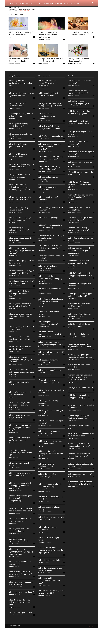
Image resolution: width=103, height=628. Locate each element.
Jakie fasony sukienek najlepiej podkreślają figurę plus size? (20, 359)
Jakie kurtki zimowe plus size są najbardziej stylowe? (80, 112)
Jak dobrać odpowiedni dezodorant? (48, 188)
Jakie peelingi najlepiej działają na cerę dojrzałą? (79, 122)
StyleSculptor (11, 108)
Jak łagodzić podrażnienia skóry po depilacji (79, 60)
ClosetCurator (12, 179)
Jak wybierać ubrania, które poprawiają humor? (20, 175)
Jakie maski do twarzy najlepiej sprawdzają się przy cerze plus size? (21, 551)
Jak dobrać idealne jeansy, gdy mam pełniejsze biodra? (21, 272)
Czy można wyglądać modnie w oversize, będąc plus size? (81, 483)
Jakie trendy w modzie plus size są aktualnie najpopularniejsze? (20, 498)
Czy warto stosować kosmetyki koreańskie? (18, 540)
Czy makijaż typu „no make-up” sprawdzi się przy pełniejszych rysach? (80, 377)
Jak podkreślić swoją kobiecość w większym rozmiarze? (48, 83)
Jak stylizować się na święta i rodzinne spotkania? (50, 569)
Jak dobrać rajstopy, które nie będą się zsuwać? (21, 416)
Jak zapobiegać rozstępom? (80, 474)
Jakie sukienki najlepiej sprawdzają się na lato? (78, 92)
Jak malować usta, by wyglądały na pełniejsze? (79, 102)
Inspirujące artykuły (90, 626)
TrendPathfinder (12, 138)
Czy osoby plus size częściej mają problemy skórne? (50, 157)
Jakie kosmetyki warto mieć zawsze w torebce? (50, 442)
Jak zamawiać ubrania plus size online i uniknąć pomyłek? (49, 146)
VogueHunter (11, 409)
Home (12, 3)
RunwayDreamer (72, 63)
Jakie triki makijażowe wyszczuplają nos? (48, 475)
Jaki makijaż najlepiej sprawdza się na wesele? (78, 229)
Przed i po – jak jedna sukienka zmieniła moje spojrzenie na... (48, 34)
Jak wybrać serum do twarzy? (81, 387)
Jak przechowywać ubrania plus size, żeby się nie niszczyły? (50, 486)
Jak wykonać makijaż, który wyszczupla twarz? (50, 432)
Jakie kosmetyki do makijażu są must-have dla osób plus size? (80, 184)
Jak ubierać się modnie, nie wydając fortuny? (20, 348)
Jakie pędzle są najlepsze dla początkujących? (80, 465)
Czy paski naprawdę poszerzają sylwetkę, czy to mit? (20, 452)
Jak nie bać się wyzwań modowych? (78, 142)
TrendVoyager (12, 118)
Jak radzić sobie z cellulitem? (50, 560)
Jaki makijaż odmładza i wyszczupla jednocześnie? (79, 345)
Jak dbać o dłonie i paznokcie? (81, 425)
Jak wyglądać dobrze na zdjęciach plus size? (19, 530)
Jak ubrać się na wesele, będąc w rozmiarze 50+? (51, 591)
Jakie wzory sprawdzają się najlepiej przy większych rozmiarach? (20, 485)
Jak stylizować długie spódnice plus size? (18, 145)
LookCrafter (71, 37)
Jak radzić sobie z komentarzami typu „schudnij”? (46, 116)
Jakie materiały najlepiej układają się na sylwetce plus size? (50, 453)
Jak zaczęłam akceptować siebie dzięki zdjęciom (19, 60)
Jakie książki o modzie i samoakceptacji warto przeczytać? (78, 263)
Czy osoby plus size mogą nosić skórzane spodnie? (49, 381)
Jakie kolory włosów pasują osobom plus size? (20, 474)
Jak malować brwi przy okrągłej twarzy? (18, 208)
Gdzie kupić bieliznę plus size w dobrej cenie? (21, 114)
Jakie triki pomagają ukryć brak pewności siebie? (79, 416)
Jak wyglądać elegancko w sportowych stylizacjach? (20, 305)
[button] (92, 3)
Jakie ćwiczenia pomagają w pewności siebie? (21, 583)
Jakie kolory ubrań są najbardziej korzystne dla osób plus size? (21, 250)
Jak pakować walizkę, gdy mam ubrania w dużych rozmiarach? (79, 250)
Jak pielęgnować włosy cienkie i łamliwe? (18, 125)
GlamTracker (11, 148)
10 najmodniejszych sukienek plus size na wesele (50, 60)
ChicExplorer (11, 159)
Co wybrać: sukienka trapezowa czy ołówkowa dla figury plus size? (50, 550)
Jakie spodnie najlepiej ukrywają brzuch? (48, 94)
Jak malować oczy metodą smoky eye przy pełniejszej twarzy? (20, 427)
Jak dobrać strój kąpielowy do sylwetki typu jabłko (21, 33)
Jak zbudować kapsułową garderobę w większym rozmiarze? (19, 404)
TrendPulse (11, 169)
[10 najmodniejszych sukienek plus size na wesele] (51, 50)
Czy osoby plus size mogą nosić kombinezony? (49, 168)
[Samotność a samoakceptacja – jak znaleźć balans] (81, 23)
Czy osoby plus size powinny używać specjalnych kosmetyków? (80, 197)
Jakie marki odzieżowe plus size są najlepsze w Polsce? (20, 509)
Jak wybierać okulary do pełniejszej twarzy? (78, 335)
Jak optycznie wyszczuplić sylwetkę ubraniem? (20, 519)
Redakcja (58, 3)
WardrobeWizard (12, 614)
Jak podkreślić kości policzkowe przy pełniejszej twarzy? (50, 278)
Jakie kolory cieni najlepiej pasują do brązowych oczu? (80, 274)
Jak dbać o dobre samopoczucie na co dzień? (50, 333)
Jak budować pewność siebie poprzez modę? (21, 562)
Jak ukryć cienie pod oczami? (51, 352)
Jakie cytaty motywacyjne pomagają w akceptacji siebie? (51, 343)
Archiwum (20, 3)
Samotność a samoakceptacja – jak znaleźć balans (80, 33)
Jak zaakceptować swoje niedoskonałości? (48, 361)
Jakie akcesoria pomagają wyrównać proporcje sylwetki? (19, 440)
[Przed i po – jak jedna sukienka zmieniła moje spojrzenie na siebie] (51, 23)
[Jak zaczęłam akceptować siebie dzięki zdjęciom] (22, 50)
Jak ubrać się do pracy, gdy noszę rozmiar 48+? (20, 393)
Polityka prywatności (44, 3)
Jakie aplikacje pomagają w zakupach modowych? (80, 294)
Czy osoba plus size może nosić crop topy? (79, 305)
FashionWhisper (12, 242)
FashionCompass (12, 490)
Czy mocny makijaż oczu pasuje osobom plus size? (79, 444)
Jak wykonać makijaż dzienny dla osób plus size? (81, 218)
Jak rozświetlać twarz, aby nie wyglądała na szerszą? (21, 94)
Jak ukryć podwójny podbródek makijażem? (48, 322)
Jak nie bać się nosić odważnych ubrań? (17, 104)
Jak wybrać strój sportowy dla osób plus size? (51, 518)
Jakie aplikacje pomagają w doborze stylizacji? (50, 226)
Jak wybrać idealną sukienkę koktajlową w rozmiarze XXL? (50, 301)
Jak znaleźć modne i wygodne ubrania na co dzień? (21, 165)
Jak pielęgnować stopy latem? (21, 592)
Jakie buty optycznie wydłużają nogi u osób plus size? (20, 83)
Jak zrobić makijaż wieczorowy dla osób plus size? (49, 580)
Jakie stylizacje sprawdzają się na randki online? (51, 236)
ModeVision (11, 232)
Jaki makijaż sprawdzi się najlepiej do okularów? (79, 455)
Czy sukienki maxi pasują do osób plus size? (80, 173)
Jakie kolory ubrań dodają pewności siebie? (79, 325)
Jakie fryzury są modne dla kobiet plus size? (79, 208)
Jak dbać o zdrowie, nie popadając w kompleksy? (19, 337)
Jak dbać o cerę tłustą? (48, 217)
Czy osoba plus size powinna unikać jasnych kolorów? (50, 246)
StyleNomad (11, 128)
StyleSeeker (11, 543)
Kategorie (30, 3)
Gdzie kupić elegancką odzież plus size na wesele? (21, 282)
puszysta (10, 37)
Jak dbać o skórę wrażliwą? (20, 612)
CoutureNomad (12, 222)
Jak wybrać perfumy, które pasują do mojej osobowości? (50, 104)
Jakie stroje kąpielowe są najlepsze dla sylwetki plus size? (20, 602)
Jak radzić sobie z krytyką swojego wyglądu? (79, 315)
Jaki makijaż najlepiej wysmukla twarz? (47, 267)
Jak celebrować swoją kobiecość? (47, 528)
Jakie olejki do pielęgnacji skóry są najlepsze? (20, 218)
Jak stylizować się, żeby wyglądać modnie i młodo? (49, 127)
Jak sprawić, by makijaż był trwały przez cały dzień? (20, 198)
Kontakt (77, 3)
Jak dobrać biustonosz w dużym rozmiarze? (19, 155)
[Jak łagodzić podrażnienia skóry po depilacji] (81, 50)
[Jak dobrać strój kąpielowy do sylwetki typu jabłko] (22, 23)
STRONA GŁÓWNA (24, 10)
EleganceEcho (41, 39)
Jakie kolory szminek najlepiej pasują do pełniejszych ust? (81, 396)
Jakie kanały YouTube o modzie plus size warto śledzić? (19, 293)
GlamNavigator (12, 419)
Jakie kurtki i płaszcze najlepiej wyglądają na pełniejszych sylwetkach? (19, 187)
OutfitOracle (11, 63)
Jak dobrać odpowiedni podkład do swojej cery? (19, 229)
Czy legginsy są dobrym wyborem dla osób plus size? (80, 355)
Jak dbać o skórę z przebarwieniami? (46, 465)
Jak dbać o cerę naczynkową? (51, 136)
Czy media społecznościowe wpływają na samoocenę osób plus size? (21, 371)
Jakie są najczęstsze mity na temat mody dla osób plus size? (20, 316)
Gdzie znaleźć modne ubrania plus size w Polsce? (81, 434)
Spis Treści (68, 3)
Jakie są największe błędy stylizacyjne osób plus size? (20, 573)
